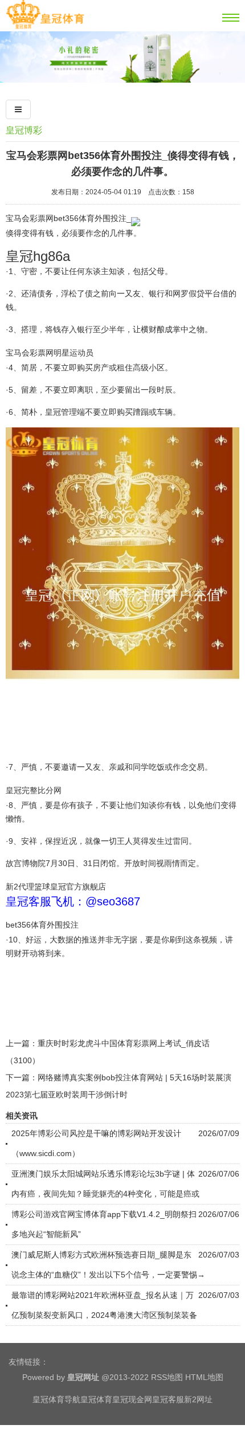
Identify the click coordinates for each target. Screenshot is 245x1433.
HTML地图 (204, 1377)
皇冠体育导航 (56, 1399)
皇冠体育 (96, 1399)
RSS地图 (167, 1377)
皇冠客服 (168, 1399)
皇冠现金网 (132, 1399)
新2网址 (198, 1399)
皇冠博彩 (24, 130)
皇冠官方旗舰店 (78, 886)
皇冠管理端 (65, 412)
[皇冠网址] (45, 26)
